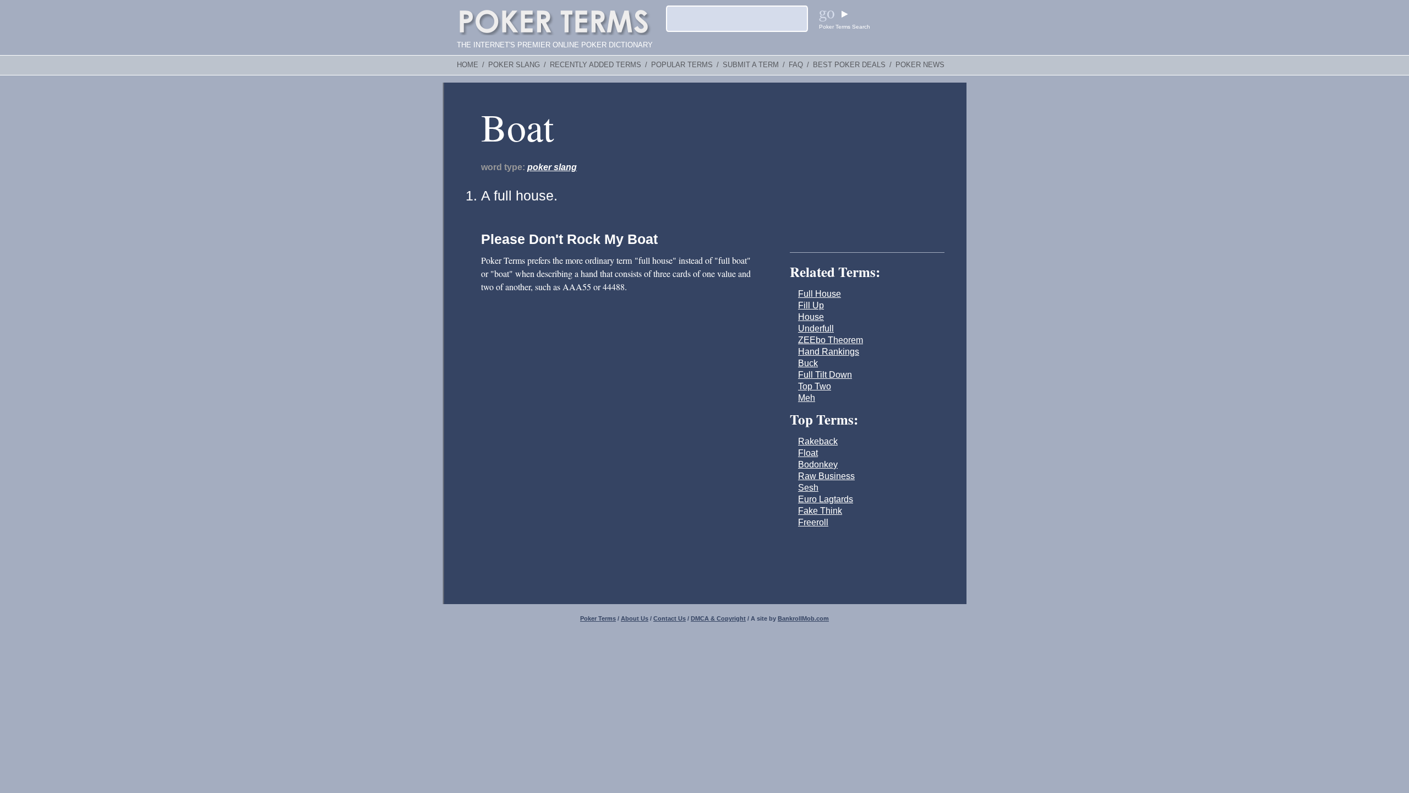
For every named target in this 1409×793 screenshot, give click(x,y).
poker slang (552, 167)
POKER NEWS (919, 65)
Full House (819, 293)
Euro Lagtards (825, 499)
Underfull (816, 328)
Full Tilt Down (825, 374)
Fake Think (820, 510)
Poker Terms (598, 618)
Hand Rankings (828, 351)
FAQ (796, 65)
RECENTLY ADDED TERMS (595, 65)
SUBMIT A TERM (751, 65)
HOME (467, 65)
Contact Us (669, 618)
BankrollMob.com (803, 618)
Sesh (808, 487)
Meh (806, 398)
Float (808, 453)
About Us (634, 618)
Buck (808, 363)
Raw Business (826, 476)
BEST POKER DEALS (849, 65)
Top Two (814, 386)
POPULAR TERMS (682, 65)
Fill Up (811, 305)
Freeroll (813, 522)
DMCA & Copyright (718, 618)
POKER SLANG (514, 65)
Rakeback (818, 441)
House (811, 317)
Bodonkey (818, 464)
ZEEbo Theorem (830, 340)
